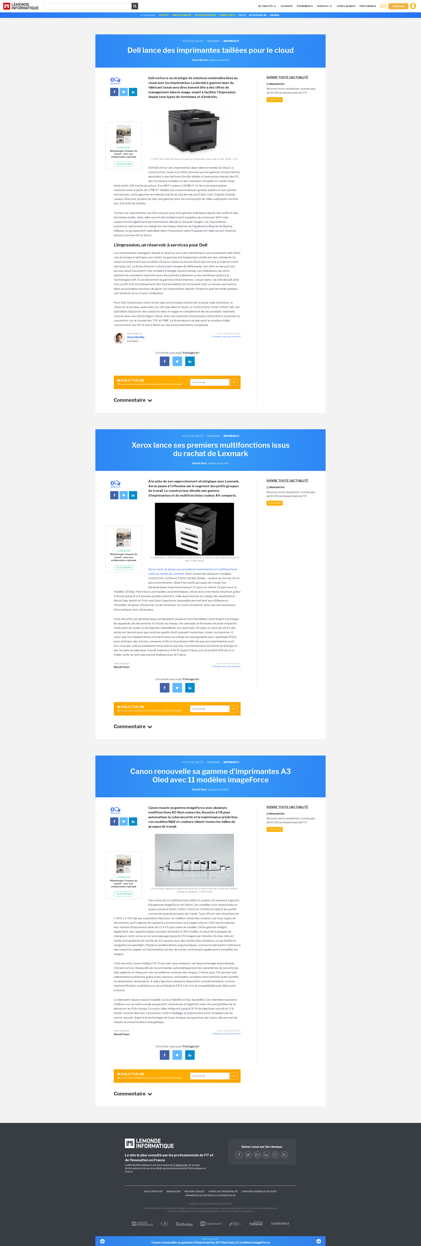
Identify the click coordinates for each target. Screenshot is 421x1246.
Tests (242, 15)
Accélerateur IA (205, 15)
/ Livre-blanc (124, 147)
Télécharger (123, 164)
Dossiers (287, 6)
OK (234, 382)
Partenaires (368, 6)
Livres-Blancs (346, 6)
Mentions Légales (194, 1191)
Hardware (213, 41)
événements (305, 6)
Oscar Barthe (135, 337)
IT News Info (180, 1165)
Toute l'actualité (192, 41)
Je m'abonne (274, 99)
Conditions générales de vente (259, 1191)
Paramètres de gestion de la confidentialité (210, 1195)
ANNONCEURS (173, 1191)
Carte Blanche (181, 15)
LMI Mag (274, 15)
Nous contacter (153, 1191)
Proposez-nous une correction (226, 336)
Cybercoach (227, 15)
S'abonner (398, 6)
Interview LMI (258, 15)
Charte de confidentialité (223, 1191)
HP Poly (164, 15)
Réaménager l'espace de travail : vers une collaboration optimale (123, 154)
